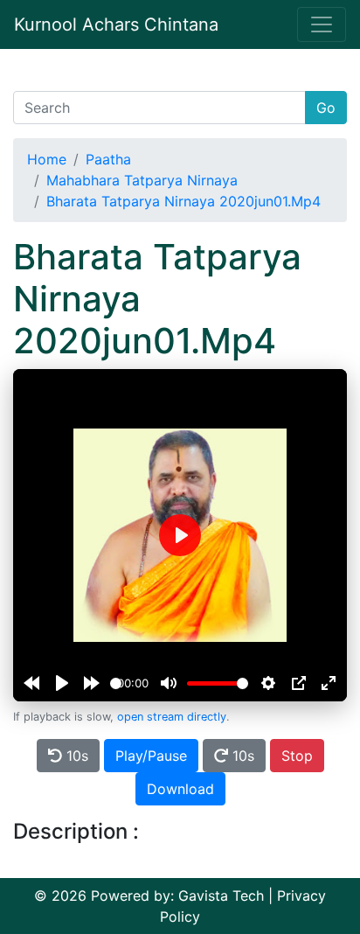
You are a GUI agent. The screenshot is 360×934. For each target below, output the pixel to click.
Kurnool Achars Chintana (116, 24)
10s (75, 755)
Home (46, 159)
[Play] (62, 683)
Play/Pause (151, 755)
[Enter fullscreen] (329, 683)
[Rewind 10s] (31, 683)
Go (326, 107)
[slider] (115, 683)
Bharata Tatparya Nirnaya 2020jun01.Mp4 (183, 201)
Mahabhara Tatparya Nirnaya (142, 180)
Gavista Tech (221, 895)
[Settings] (268, 683)
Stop (297, 755)
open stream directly (171, 716)
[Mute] (169, 683)
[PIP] (299, 683)
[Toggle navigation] (321, 24)
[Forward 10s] (92, 683)
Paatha (108, 159)
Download (180, 789)
